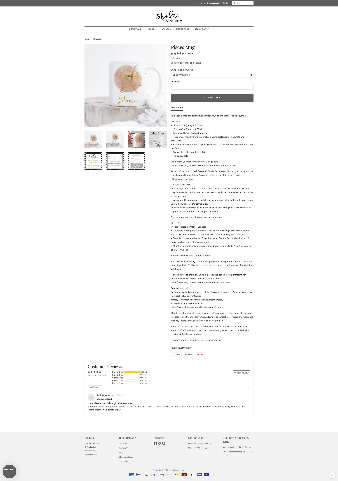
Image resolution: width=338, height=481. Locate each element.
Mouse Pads (182, 29)
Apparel (166, 29)
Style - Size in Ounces (182, 69)
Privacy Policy (90, 450)
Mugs (151, 29)
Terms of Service (91, 443)
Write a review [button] (241, 372)
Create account (213, 3)
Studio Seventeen (177, 470)
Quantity (175, 81)
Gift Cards (123, 461)
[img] (103, 395)
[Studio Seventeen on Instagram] (163, 444)
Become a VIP (202, 29)
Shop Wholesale (126, 457)
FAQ (121, 452)
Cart (227, 3)
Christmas (135, 29)
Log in (200, 3)
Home (86, 39)
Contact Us (124, 448)
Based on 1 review (97, 375)
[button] (178, 53)
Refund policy (90, 447)
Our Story (123, 443)
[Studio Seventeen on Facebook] (155, 444)
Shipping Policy (90, 454)
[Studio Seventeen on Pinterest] (159, 444)
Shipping (175, 62)
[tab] (177, 108)
